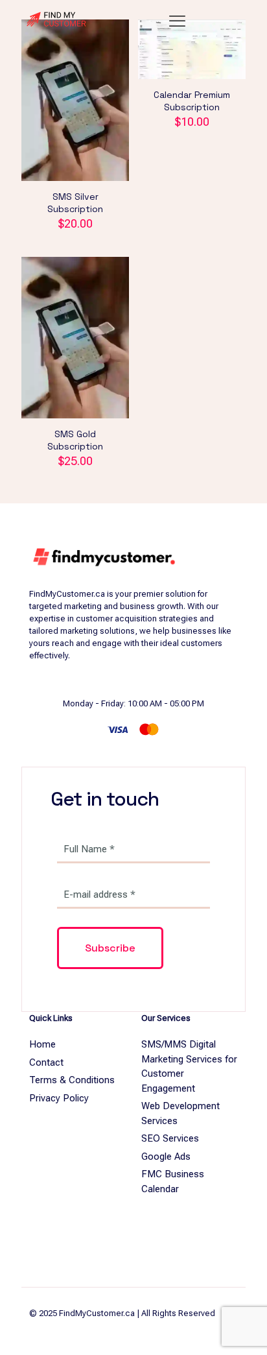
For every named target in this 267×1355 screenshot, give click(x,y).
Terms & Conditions (72, 1080)
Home (42, 1044)
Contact (46, 1062)
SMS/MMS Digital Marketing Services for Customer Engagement (189, 1066)
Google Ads (166, 1156)
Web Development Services (180, 1113)
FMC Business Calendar (172, 1181)
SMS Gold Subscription (75, 440)
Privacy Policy (59, 1098)
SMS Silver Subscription (75, 203)
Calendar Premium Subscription (192, 101)
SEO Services (170, 1138)
